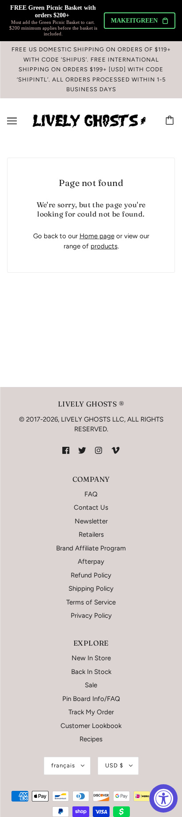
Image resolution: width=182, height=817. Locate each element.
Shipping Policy (91, 588)
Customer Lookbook (91, 726)
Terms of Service (91, 602)
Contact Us (91, 507)
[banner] (89, 120)
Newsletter (91, 521)
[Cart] (171, 121)
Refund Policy (91, 575)
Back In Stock (91, 672)
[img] (66, 450)
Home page (97, 236)
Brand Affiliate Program (91, 548)
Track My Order (91, 712)
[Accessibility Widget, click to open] (163, 798)
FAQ (91, 494)
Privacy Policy (91, 616)
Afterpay (91, 561)
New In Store (91, 658)
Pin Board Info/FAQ (91, 699)
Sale (91, 685)
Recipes (91, 739)
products (104, 246)
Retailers (91, 534)
